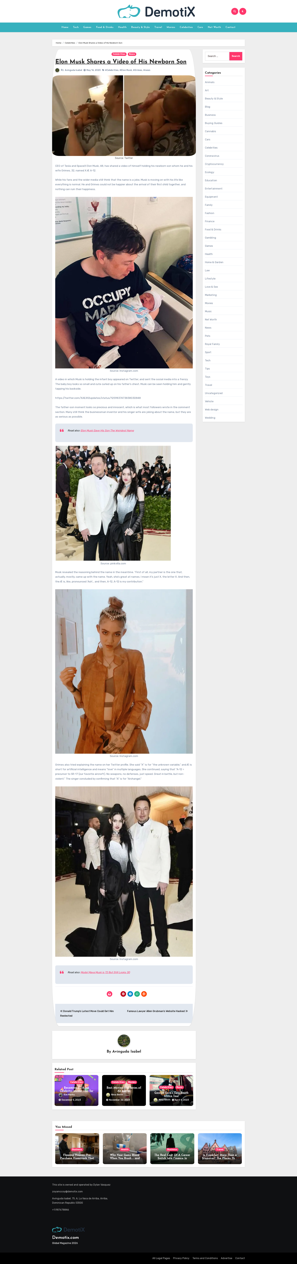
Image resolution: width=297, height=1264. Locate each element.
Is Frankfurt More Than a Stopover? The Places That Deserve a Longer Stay (220, 1158)
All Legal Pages (161, 1258)
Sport (208, 352)
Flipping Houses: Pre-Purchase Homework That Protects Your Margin (77, 1158)
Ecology (209, 172)
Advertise (226, 1258)
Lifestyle (210, 278)
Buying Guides (213, 123)
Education (211, 180)
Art (207, 90)
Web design (212, 409)
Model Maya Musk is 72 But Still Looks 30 (105, 972)
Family (209, 205)
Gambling (210, 237)
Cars (200, 27)
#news (146, 70)
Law (207, 270)
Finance (209, 221)
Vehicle (209, 401)
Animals (209, 82)
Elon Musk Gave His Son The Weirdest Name (107, 430)
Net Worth (214, 27)
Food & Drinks (105, 27)
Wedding (210, 417)
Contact (231, 27)
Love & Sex (211, 286)
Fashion (209, 213)
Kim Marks (69, 1094)
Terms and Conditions (205, 1258)
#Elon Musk (126, 70)
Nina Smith (117, 1094)
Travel (158, 27)
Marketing (211, 295)
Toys (207, 376)
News (132, 54)
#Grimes (137, 70)
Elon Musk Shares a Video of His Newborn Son (121, 62)
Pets (207, 335)
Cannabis (210, 131)
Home (64, 27)
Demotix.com (65, 1237)
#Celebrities (111, 70)
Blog (207, 106)
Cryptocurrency (214, 164)
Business (210, 114)
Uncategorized (214, 393)
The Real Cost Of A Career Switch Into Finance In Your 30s (172, 1158)
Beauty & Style (140, 27)
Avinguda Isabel (73, 70)
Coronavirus (212, 155)
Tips (207, 368)
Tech (76, 27)
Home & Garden (214, 262)
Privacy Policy (181, 1258)
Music (179, 1087)
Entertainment (214, 188)
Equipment (211, 196)
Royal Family (212, 344)
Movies (171, 27)
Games (87, 27)
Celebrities (186, 27)
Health (122, 27)
